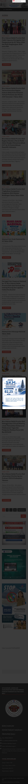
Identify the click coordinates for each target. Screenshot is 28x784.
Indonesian (18, 1)
